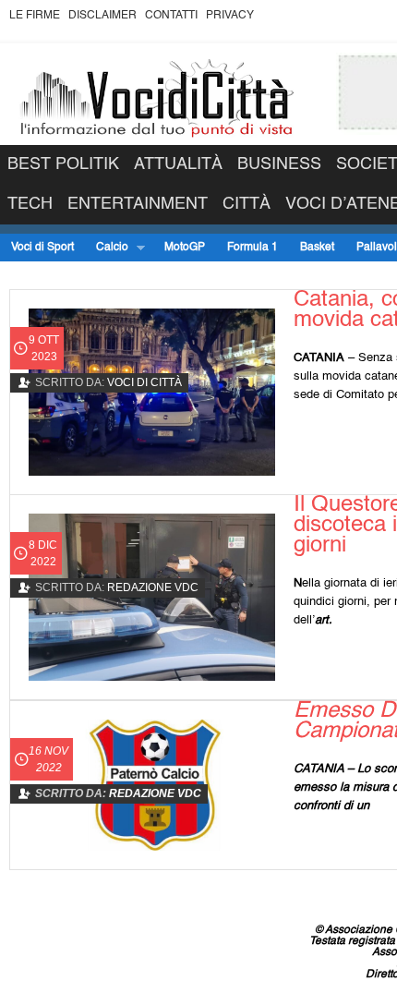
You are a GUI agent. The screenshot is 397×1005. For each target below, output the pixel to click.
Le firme (34, 15)
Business (279, 164)
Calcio (106, 248)
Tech (30, 204)
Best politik (63, 164)
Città (247, 204)
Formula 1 (252, 247)
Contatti (171, 15)
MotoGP (184, 247)
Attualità (178, 164)
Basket (317, 247)
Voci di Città (144, 382)
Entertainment (137, 204)
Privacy (230, 15)
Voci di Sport (42, 247)
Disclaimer (102, 15)
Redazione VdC (152, 587)
